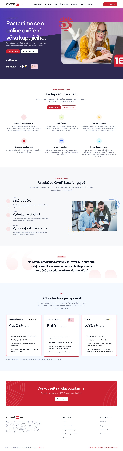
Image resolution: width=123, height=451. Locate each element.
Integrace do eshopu (69, 430)
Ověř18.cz (41, 447)
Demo (65, 438)
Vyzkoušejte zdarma (29, 51)
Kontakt (102, 434)
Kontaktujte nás (69, 107)
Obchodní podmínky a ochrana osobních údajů (103, 447)
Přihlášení (103, 422)
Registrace (103, 426)
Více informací (13, 51)
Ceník (64, 422)
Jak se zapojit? (67, 426)
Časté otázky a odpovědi (71, 434)
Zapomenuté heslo (106, 430)
